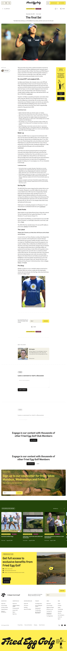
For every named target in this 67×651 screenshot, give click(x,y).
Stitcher (19, 262)
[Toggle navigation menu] (2, 2)
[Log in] (48, 2)
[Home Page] (33, 3)
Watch (22, 222)
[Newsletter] (6, 2)
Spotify (25, 262)
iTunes (46, 261)
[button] (62, 8)
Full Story (26, 226)
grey (28, 273)
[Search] (9, 2)
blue (25, 273)
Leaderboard (29, 94)
